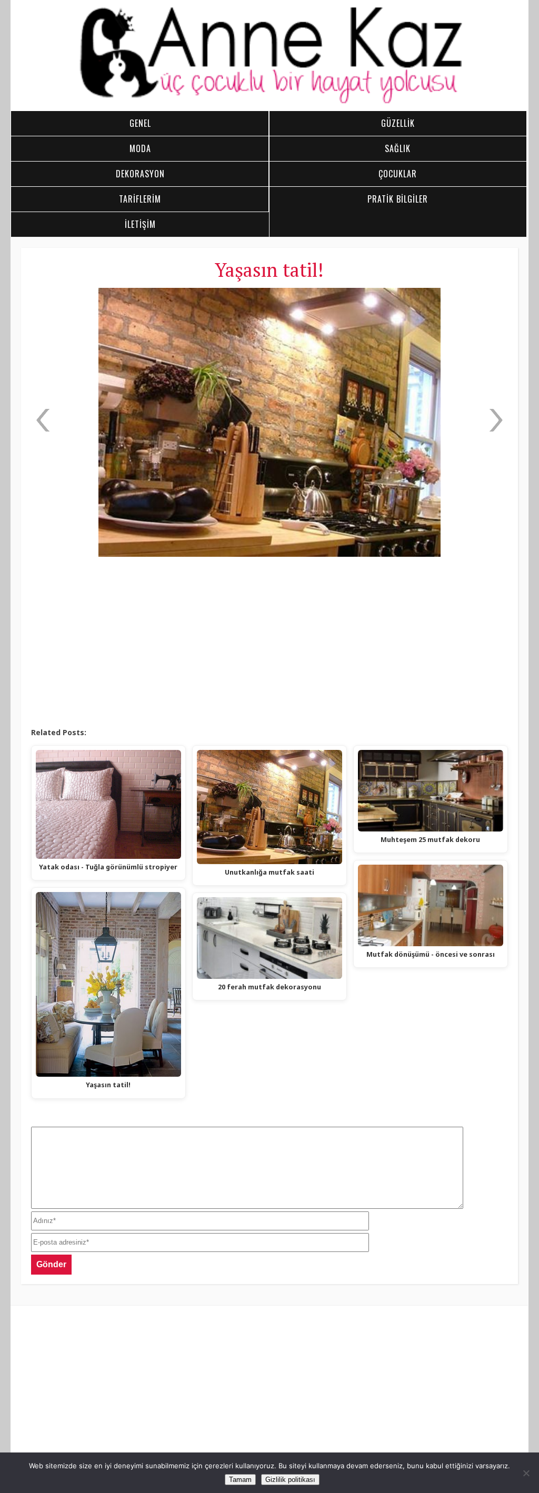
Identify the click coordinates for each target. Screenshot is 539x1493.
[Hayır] (526, 1473)
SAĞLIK (398, 148)
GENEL (140, 123)
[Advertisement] (269, 642)
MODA (140, 148)
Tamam (240, 1480)
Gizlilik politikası (290, 1480)
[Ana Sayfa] (269, 102)
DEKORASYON (140, 173)
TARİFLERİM (140, 199)
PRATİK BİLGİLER (397, 199)
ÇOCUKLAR (397, 173)
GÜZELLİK (398, 123)
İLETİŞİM (140, 224)
